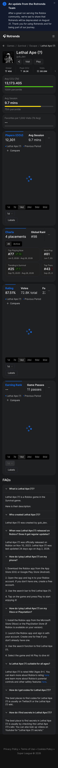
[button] (29, 488)
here (46, 675)
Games (10, 45)
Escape (33, 45)
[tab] (14, 137)
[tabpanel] (29, 183)
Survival (22, 45)
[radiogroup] (27, 207)
